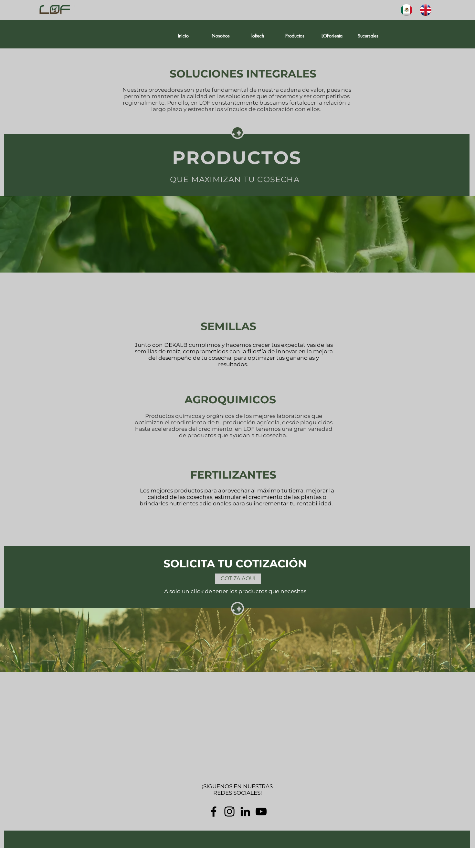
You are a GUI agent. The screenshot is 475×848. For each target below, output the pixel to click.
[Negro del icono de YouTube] (261, 811)
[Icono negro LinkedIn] (245, 811)
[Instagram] (229, 811)
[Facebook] (213, 811)
